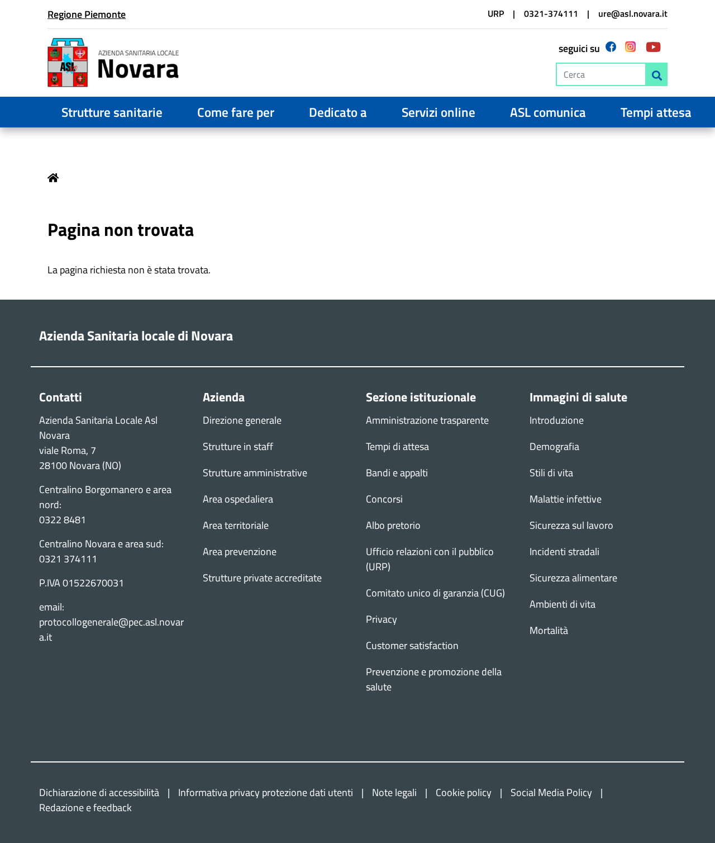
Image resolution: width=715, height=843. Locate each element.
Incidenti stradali (564, 551)
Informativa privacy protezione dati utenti (265, 792)
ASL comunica (548, 112)
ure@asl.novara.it (633, 13)
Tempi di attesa (397, 446)
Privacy (381, 619)
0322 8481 (62, 519)
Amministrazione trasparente (427, 420)
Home (53, 177)
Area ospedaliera (238, 498)
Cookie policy (464, 792)
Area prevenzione (240, 551)
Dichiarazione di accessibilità (99, 792)
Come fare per (235, 112)
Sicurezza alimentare (573, 577)
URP (496, 13)
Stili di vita (551, 472)
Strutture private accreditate (262, 577)
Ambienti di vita (562, 604)
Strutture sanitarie (112, 112)
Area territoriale (236, 525)
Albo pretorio (393, 525)
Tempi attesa (656, 112)
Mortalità (549, 630)
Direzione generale (242, 420)
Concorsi (384, 498)
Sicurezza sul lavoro (571, 525)
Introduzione (557, 420)
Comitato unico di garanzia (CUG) (435, 592)
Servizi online (438, 112)
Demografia (554, 446)
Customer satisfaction (412, 645)
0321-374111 (551, 13)
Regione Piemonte (86, 14)
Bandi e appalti (397, 472)
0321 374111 (68, 558)
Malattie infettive (566, 498)
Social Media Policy (551, 792)
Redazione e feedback (85, 807)
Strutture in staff (238, 446)
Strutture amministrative (255, 472)
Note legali (394, 792)
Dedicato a (338, 112)
